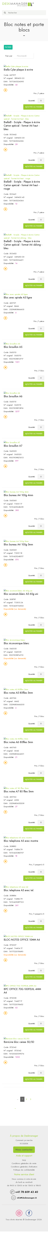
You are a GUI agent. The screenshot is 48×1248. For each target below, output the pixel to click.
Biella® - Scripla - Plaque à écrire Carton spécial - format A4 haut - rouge (22, 185)
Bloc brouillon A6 (13, 396)
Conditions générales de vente (24, 1163)
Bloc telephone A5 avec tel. (19, 890)
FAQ (24, 1160)
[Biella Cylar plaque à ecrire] (16, 66)
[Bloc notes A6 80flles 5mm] (16, 738)
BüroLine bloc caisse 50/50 (19, 1042)
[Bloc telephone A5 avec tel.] (16, 887)
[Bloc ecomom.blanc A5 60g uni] (18, 590)
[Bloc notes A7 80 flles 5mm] (16, 788)
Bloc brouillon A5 (13, 347)
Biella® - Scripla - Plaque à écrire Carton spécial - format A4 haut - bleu (22, 125)
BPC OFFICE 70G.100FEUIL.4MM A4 (22, 991)
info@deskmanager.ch (27, 1197)
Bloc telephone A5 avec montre (21, 841)
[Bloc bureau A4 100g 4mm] (16, 491)
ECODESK (24, 1143)
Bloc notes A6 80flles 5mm (18, 742)
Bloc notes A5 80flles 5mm (18, 693)
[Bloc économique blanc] (14, 640)
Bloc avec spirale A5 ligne (18, 297)
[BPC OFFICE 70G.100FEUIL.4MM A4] (20, 985)
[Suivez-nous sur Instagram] (19, 1213)
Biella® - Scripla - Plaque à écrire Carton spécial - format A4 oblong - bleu (23, 244)
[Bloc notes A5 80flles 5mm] (16, 689)
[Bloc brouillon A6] (12, 393)
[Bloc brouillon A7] (12, 442)
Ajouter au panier (33, 106)
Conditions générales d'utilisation (24, 1166)
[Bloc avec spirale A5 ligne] (16, 294)
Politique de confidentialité (24, 1169)
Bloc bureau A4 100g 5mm (18, 544)
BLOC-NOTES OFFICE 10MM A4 (22, 940)
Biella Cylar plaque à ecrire (18, 70)
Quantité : (32, 100)
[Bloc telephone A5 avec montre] (18, 837)
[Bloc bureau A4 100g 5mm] (16, 541)
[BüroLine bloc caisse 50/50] (16, 1038)
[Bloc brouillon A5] (12, 343)
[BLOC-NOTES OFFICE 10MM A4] (18, 936)
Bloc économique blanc (16, 643)
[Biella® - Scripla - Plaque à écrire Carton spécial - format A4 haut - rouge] (24, 176)
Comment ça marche (24, 1140)
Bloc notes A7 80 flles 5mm (19, 791)
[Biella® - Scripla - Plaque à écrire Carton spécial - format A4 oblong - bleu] (24, 236)
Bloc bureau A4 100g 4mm (18, 495)
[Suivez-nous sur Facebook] (29, 1213)
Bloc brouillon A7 (13, 446)
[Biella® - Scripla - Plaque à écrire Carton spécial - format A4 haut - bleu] (24, 117)
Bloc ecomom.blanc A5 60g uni (21, 594)
